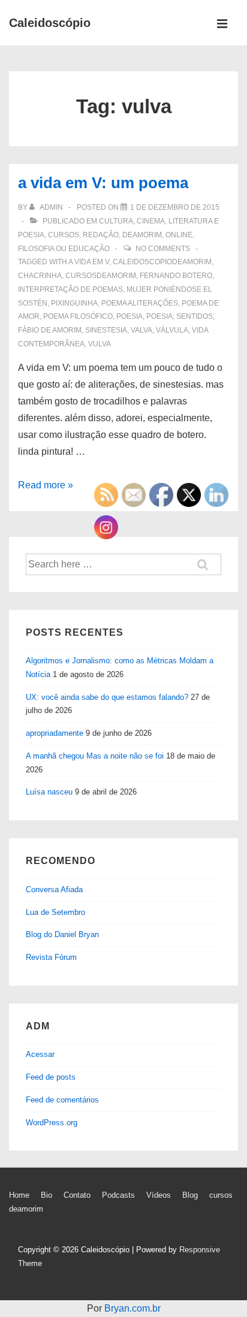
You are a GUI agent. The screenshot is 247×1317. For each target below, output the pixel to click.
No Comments (162, 248)
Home (19, 1195)
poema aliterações (139, 303)
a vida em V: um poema (103, 183)
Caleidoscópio (50, 22)
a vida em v (88, 262)
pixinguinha (74, 303)
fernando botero (176, 275)
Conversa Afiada (54, 889)
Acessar (40, 1054)
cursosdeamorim (100, 275)
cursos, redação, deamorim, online (120, 235)
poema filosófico (78, 316)
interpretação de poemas (70, 289)
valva (141, 330)
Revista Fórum (51, 957)
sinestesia (106, 330)
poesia (129, 316)
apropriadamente (54, 733)
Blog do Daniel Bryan (62, 934)
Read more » (45, 485)
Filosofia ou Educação (64, 248)
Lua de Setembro (55, 912)
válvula (172, 330)
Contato (77, 1195)
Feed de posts (51, 1077)
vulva (99, 344)
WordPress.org (51, 1122)
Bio (46, 1195)
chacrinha (40, 275)
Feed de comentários (62, 1099)
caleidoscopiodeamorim (162, 262)
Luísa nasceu (49, 791)
